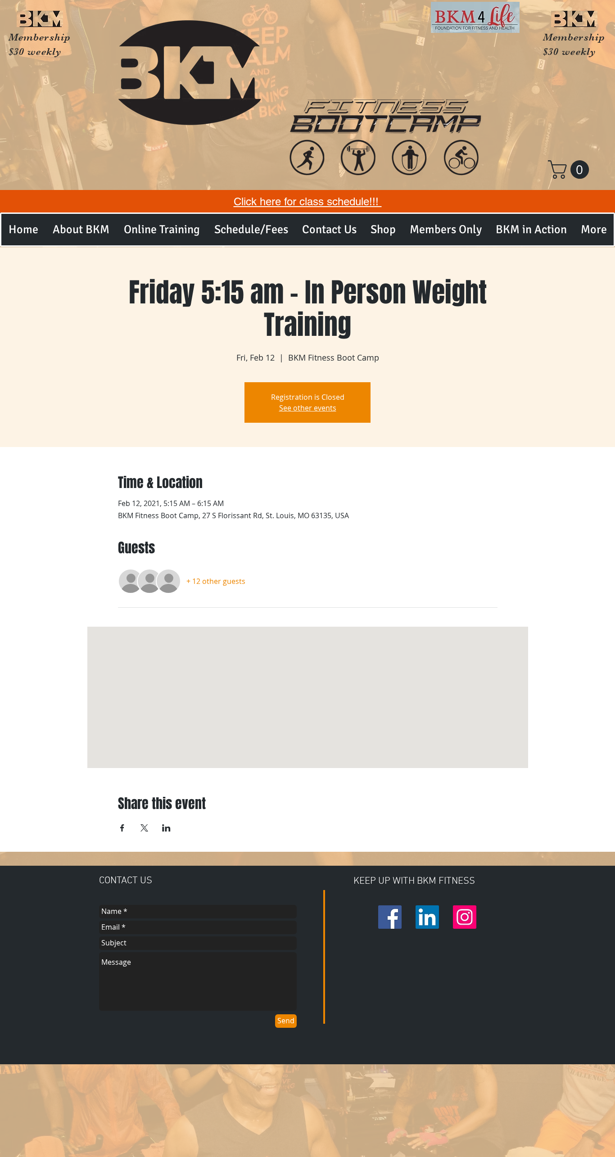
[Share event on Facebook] (122, 828)
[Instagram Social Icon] (464, 917)
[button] (570, 169)
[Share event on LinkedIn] (166, 828)
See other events (307, 408)
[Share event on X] (144, 828)
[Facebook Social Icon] (390, 917)
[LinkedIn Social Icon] (427, 917)
